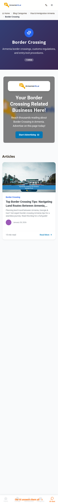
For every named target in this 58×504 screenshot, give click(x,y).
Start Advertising (27, 134)
